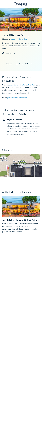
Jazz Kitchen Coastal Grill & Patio (22, 85)
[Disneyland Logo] (21, 4)
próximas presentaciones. (17, 98)
